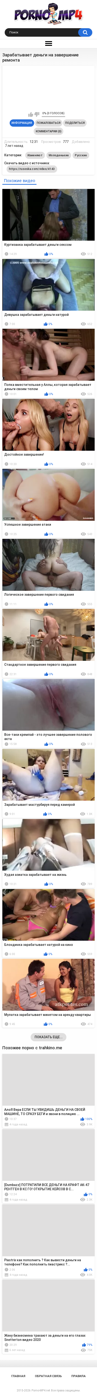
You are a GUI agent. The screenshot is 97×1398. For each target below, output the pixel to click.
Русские (81, 155)
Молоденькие (59, 155)
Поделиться (75, 123)
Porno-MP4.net (41, 1390)
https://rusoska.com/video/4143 (32, 169)
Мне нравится (30, 114)
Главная (18, 1376)
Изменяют (35, 155)
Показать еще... (49, 1037)
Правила (78, 1376)
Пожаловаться (49, 123)
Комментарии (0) (48, 131)
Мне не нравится (36, 114)
